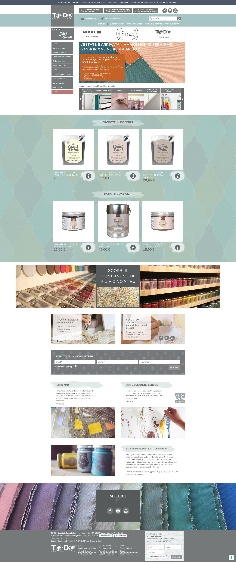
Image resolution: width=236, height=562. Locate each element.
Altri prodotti (124, 554)
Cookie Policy (121, 536)
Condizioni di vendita (59, 539)
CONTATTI (158, 24)
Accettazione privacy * (63, 366)
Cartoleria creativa (106, 548)
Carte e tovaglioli (105, 545)
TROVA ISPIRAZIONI (134, 24)
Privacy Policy (106, 536)
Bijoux (122, 551)
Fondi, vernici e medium (87, 548)
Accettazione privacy (157, 556)
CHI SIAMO (148, 24)
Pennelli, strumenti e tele (108, 551)
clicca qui (172, 3)
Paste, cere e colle (85, 554)
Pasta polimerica (126, 548)
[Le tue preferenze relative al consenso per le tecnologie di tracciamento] (231, 557)
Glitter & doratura (84, 551)
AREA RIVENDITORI (172, 24)
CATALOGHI (102, 24)
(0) (90, 19)
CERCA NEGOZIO (118, 24)
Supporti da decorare (107, 554)
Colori (80, 545)
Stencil (122, 545)
